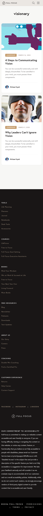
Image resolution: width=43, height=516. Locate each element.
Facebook (6, 407)
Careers (4, 344)
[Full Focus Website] (21, 416)
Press (3, 348)
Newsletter (5, 312)
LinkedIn (34, 407)
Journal (4, 216)
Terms (16, 507)
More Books (6, 293)
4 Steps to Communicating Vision (21, 61)
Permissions (34, 504)
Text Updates (6, 325)
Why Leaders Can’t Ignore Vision (20, 134)
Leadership (10, 55)
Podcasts (4, 316)
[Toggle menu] (38, 3)
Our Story (5, 339)
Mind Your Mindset (8, 271)
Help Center (6, 386)
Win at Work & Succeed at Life (13, 275)
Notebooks (5, 220)
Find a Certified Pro (9, 367)
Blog (3, 307)
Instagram (20, 407)
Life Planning (6, 207)
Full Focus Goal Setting (10, 252)
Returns (4, 382)
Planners (4, 211)
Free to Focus (6, 248)
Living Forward (7, 288)
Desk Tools (5, 224)
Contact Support (8, 390)
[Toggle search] (33, 3)
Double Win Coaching (10, 363)
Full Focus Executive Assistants (14, 256)
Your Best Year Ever (9, 284)
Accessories (6, 229)
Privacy (29, 507)
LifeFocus (5, 243)
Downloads (5, 320)
